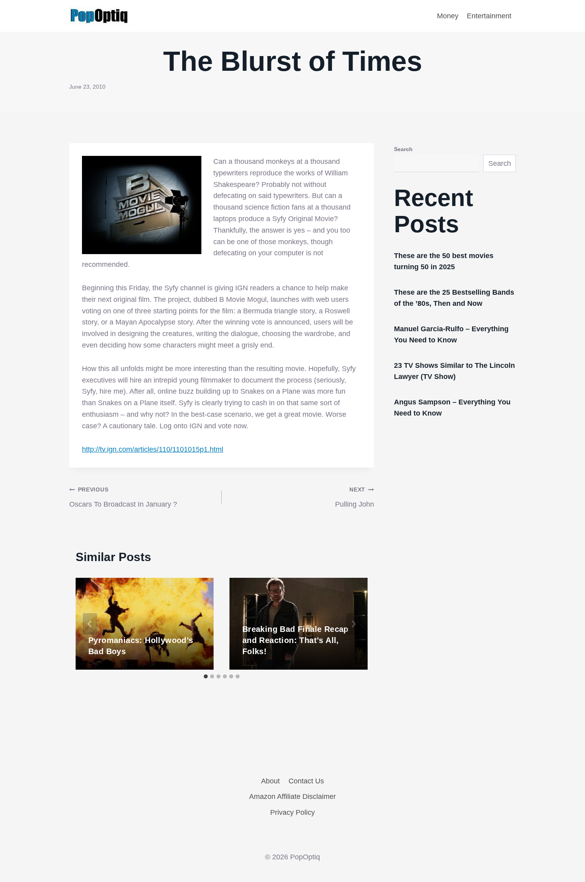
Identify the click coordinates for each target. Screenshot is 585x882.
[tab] (206, 676)
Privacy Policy (292, 812)
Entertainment (489, 16)
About (270, 781)
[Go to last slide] (90, 624)
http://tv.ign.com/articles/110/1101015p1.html (152, 449)
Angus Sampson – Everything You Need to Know (452, 407)
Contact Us (306, 781)
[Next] (353, 624)
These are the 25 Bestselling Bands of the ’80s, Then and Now (454, 297)
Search (403, 149)
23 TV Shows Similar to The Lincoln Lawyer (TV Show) (454, 371)
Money (447, 16)
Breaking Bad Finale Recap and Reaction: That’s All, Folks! (295, 640)
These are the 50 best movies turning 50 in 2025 (443, 261)
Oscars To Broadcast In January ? (123, 497)
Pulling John (354, 497)
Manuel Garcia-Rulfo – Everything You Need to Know (451, 334)
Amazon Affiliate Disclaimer (292, 796)
